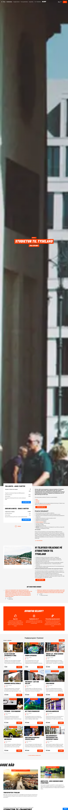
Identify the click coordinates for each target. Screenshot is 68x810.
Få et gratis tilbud (24, 1)
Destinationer (9, 1)
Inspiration (31, 1)
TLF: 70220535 (37, 1)
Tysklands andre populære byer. (44, 504)
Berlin (37, 499)
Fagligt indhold (16, 1)
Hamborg (37, 500)
